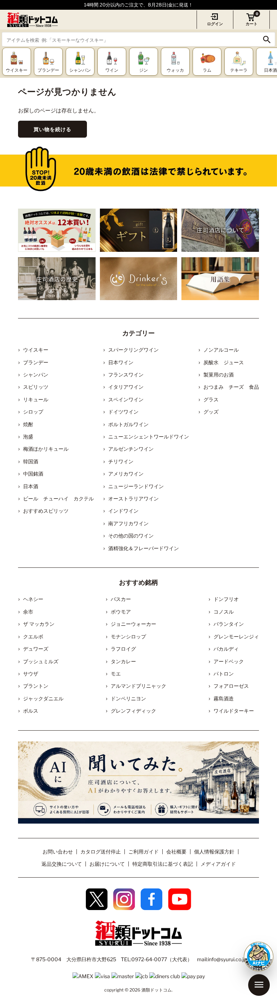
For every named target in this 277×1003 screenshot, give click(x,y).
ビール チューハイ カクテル (58, 498)
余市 (28, 612)
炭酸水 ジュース (223, 362)
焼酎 (28, 424)
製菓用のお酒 (218, 374)
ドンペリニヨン (128, 698)
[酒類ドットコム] (32, 19)
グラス (211, 399)
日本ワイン (120, 362)
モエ (116, 673)
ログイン (215, 23)
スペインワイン (126, 399)
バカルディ (226, 649)
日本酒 (30, 486)
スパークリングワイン (133, 350)
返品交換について (61, 864)
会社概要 (176, 851)
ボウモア (121, 612)
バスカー (121, 599)
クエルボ (33, 636)
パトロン (224, 673)
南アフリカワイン (128, 523)
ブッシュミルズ (40, 661)
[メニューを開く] (259, 985)
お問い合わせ (58, 851)
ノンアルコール (221, 350)
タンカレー (123, 661)
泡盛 (28, 436)
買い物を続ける (52, 129)
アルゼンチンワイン (131, 449)
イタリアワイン (126, 387)
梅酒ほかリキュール (46, 449)
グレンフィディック (133, 711)
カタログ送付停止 (100, 851)
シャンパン (35, 374)
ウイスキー (35, 350)
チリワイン (120, 461)
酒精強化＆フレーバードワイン (143, 548)
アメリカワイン (126, 474)
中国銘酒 (33, 474)
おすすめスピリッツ (46, 511)
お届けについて (107, 864)
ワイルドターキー (234, 711)
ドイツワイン (123, 412)
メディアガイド (218, 864)
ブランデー (35, 362)
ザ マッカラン (38, 624)
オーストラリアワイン (133, 498)
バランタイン (229, 624)
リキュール (35, 399)
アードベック (229, 661)
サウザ (30, 673)
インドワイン (123, 511)
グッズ (211, 412)
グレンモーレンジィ (236, 636)
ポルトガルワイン (128, 424)
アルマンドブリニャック (138, 686)
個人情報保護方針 (214, 851)
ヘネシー (33, 599)
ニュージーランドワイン (136, 486)
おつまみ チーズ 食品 (231, 387)
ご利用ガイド (143, 851)
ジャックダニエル (43, 698)
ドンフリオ (226, 599)
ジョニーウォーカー (133, 624)
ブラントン (35, 686)
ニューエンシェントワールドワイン (148, 436)
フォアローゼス (231, 686)
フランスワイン (126, 374)
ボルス (30, 711)
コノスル (224, 612)
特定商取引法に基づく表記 (162, 864)
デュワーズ (35, 649)
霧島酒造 (224, 698)
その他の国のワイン (131, 535)
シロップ (33, 412)
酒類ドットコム (156, 990)
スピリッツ (35, 387)
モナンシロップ (128, 636)
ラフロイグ (123, 649)
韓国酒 (30, 461)
